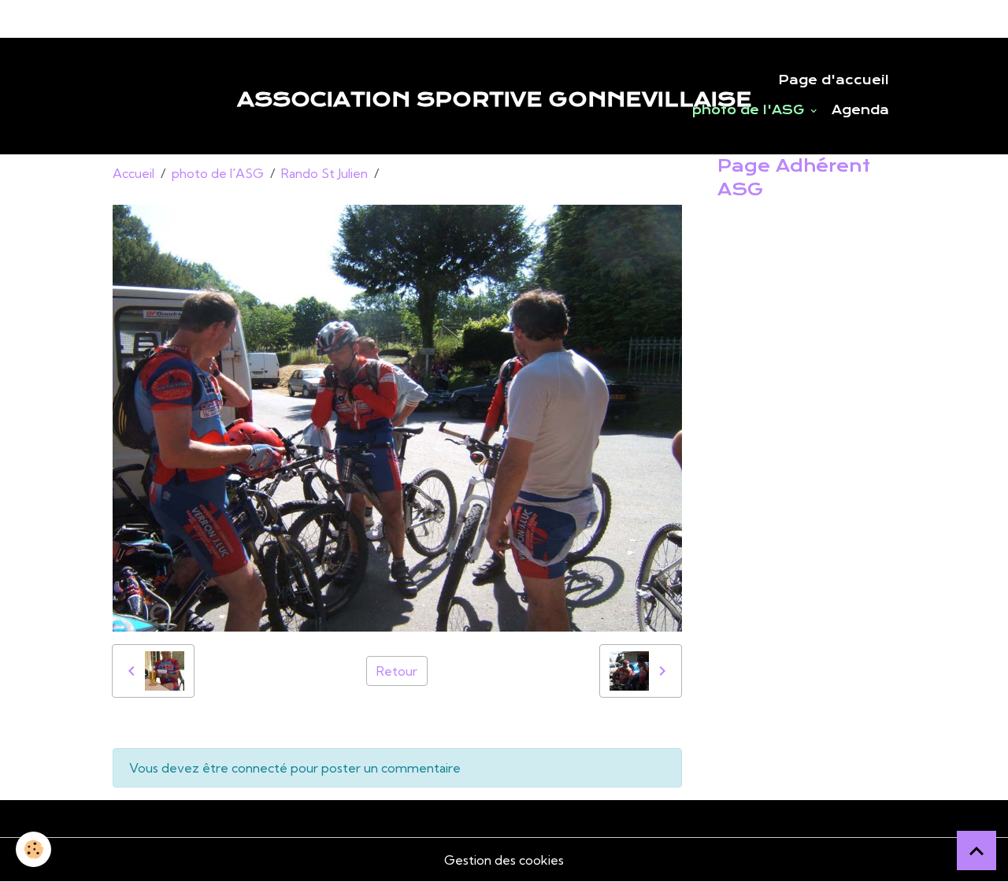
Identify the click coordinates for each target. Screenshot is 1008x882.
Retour (396, 671)
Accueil (133, 173)
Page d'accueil (833, 80)
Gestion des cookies (504, 860)
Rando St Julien (324, 173)
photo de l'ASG (750, 110)
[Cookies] (33, 849)
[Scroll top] (976, 850)
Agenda (860, 110)
